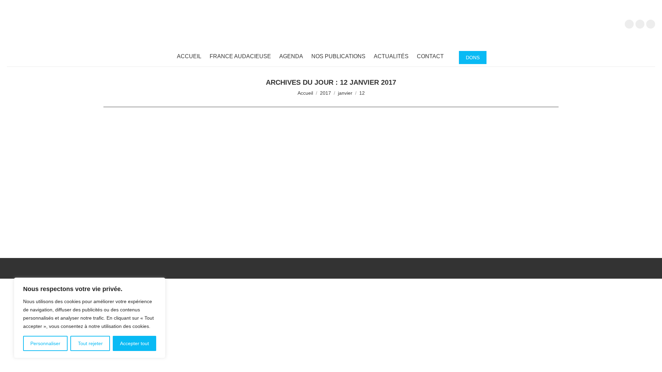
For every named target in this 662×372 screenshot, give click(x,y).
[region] (90, 318)
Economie (122, 215)
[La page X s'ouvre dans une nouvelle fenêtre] (639, 24)
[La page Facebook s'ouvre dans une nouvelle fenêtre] (629, 24)
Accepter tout (134, 343)
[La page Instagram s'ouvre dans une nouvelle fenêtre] (650, 24)
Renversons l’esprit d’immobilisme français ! (179, 204)
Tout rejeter (90, 343)
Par (152, 215)
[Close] (158, 283)
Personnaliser (45, 343)
